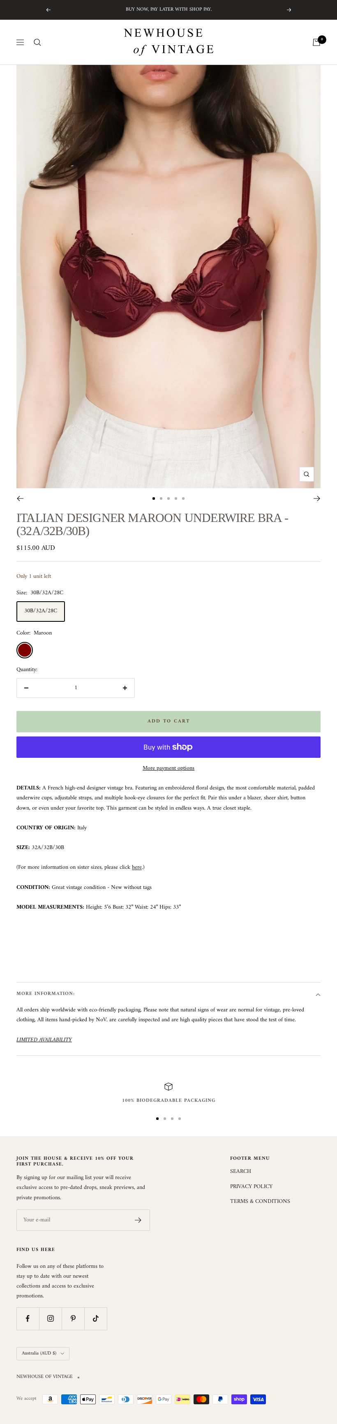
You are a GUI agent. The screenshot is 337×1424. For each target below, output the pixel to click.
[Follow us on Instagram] (50, 1318)
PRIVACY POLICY (251, 1187)
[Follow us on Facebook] (27, 1318)
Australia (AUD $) (39, 1353)
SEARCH (240, 1172)
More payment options (168, 768)
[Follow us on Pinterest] (73, 1318)
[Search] (37, 42)
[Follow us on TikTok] (95, 1318)
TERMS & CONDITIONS (260, 1202)
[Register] (138, 1220)
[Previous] (19, 498)
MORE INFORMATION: (45, 994)
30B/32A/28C (40, 611)
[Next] (317, 498)
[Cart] (316, 42)
